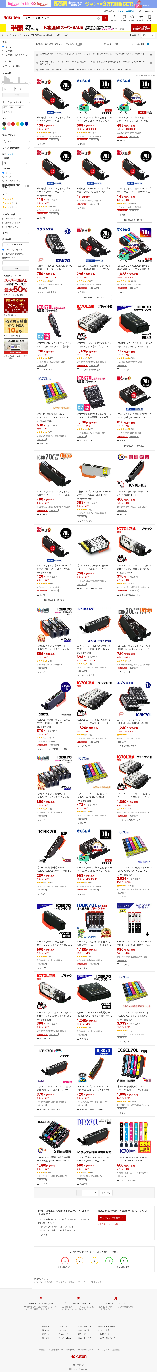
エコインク (124, 370)
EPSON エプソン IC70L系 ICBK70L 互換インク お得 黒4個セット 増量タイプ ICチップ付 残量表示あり (134, 944)
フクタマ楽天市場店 (48, 292)
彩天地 (42, 144)
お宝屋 (42, 894)
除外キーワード (8, 258)
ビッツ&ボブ (85, 746)
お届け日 (6, 169)
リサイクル (8, 112)
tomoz (82, 144)
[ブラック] (4, 124)
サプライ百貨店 (86, 521)
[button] (146, 12)
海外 (11, 154)
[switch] (27, 186)
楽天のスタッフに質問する (112, 1218)
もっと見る (42, 1235)
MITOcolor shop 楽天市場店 (91, 589)
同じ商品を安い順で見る (134, 220)
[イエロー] (17, 124)
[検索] (105, 18)
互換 (11, 107)
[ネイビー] (26, 124)
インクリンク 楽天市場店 (50, 1110)
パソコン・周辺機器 (43, 1282)
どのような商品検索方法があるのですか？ (57, 1227)
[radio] (3, 47)
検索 (17, 95)
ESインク (124, 515)
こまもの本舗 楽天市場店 (90, 370)
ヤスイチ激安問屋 (87, 675)
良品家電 (83, 1184)
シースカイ (84, 968)
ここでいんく (125, 965)
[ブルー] (22, 124)
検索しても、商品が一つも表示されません (57, 1230)
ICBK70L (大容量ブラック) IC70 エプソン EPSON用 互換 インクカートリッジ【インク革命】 (54, 723)
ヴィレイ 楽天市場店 (128, 1181)
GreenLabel (45, 515)
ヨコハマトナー (46, 370)
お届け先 (6, 158)
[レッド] (13, 124)
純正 (5, 107)
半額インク (44, 444)
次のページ (106, 1193)
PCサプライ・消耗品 (65, 1282)
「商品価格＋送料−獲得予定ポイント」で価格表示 (54, 44)
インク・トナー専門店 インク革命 (54, 749)
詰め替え (19, 107)
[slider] (2, 84)
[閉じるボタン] (151, 55)
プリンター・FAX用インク (89, 1282)
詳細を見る (128, 69)
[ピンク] (9, 124)
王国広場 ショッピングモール (92, 1110)
